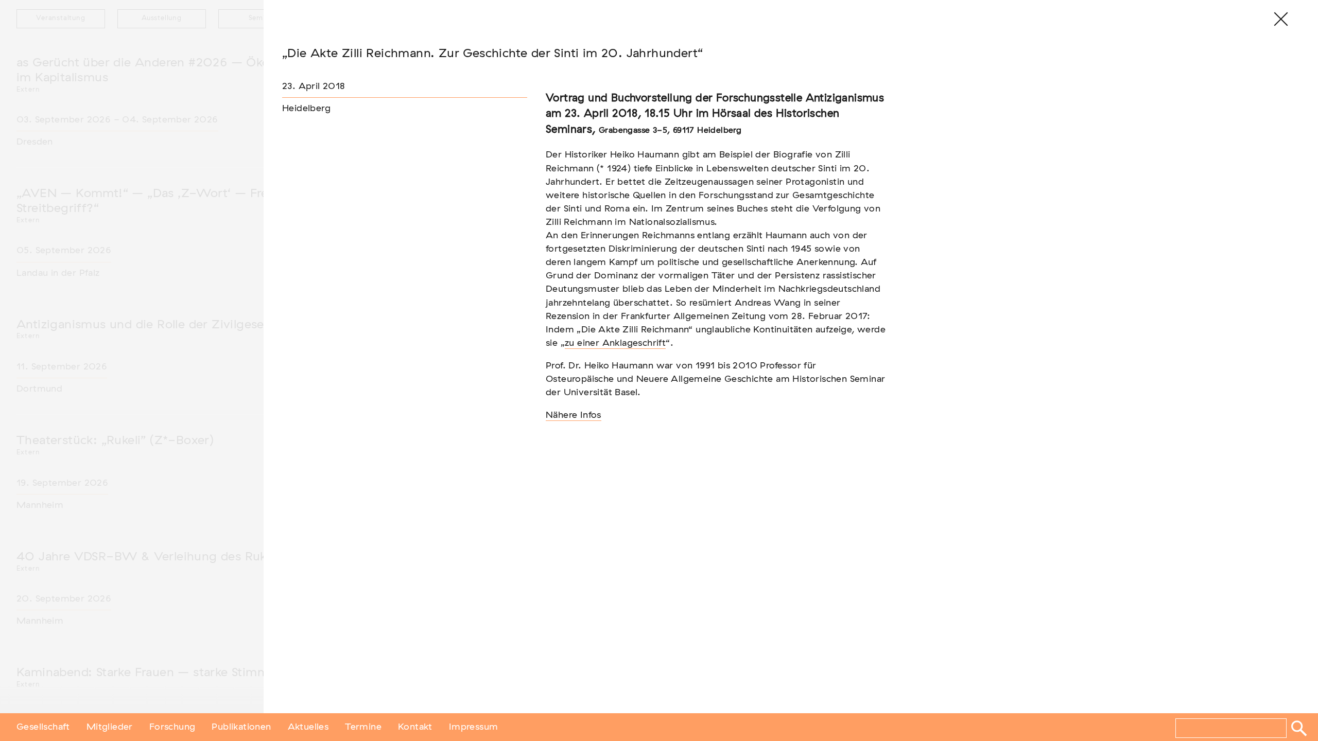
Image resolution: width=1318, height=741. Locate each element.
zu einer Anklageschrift (615, 343)
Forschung (172, 727)
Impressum (473, 727)
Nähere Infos (573, 415)
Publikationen (241, 727)
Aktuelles (308, 727)
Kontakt (415, 727)
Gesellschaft (43, 727)
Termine (363, 727)
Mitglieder (109, 727)
